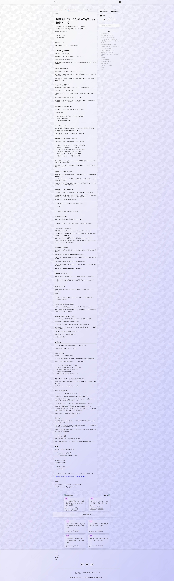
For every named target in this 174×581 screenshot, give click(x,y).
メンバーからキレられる (107, 48)
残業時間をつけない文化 (107, 52)
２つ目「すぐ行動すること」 (108, 61)
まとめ (102, 67)
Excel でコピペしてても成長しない (109, 39)
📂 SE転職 (63, 9)
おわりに (103, 69)
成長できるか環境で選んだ (107, 35)
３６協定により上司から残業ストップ (110, 46)
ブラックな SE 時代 (105, 33)
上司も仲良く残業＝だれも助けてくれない (110, 54)
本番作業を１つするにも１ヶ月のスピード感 (110, 41)
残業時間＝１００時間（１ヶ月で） (109, 44)
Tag (56, 559)
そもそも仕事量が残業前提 (107, 50)
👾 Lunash (57, 9)
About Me (57, 555)
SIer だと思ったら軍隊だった (108, 37)
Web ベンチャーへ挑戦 (106, 65)
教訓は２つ (103, 57)
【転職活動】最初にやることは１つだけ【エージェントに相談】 (70, 476)
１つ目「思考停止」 (105, 59)
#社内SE (57, 13)
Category (57, 557)
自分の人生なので (105, 63)
